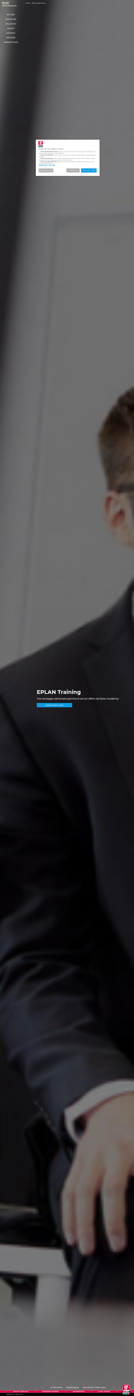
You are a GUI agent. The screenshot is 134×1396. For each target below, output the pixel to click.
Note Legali (51, 165)
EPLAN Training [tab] (72, 1387)
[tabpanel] (67, 698)
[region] (68, 158)
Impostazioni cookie (46, 170)
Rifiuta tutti (73, 170)
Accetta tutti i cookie (89, 170)
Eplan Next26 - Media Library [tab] (94, 1387)
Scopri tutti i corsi (54, 705)
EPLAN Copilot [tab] (56, 1387)
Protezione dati (43, 165)
